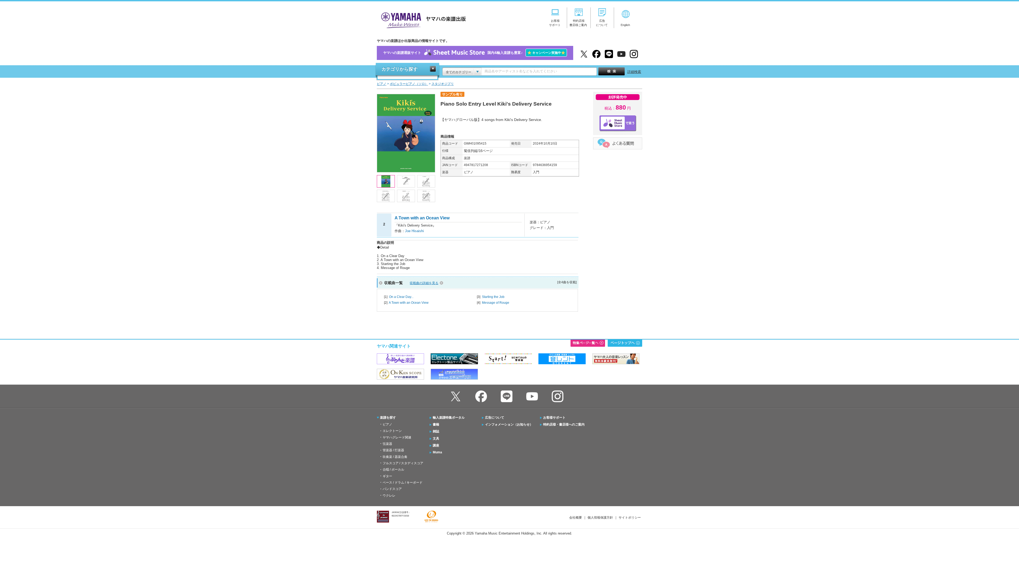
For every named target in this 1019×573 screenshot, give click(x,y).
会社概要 (575, 517)
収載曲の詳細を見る (424, 283)
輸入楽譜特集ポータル (449, 417)
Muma (437, 452)
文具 (436, 438)
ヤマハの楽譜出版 (422, 19)
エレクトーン (392, 431)
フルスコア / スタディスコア (403, 463)
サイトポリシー (630, 517)
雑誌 (436, 431)
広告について (494, 417)
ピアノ (387, 424)
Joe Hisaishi (414, 231)
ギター (387, 476)
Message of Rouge (495, 303)
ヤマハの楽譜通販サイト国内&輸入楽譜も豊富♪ (474, 52)
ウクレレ (389, 495)
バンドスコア (392, 489)
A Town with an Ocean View (409, 303)
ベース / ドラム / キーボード (402, 482)
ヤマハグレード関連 (397, 437)
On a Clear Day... (401, 297)
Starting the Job (493, 297)
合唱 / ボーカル (393, 469)
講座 (436, 445)
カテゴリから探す (400, 69)
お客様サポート (554, 417)
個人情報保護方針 (600, 517)
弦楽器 (387, 444)
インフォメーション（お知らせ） (509, 424)
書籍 (436, 424)
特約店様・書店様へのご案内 (564, 424)
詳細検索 (634, 72)
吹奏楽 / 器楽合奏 (395, 457)
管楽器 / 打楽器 (393, 450)
